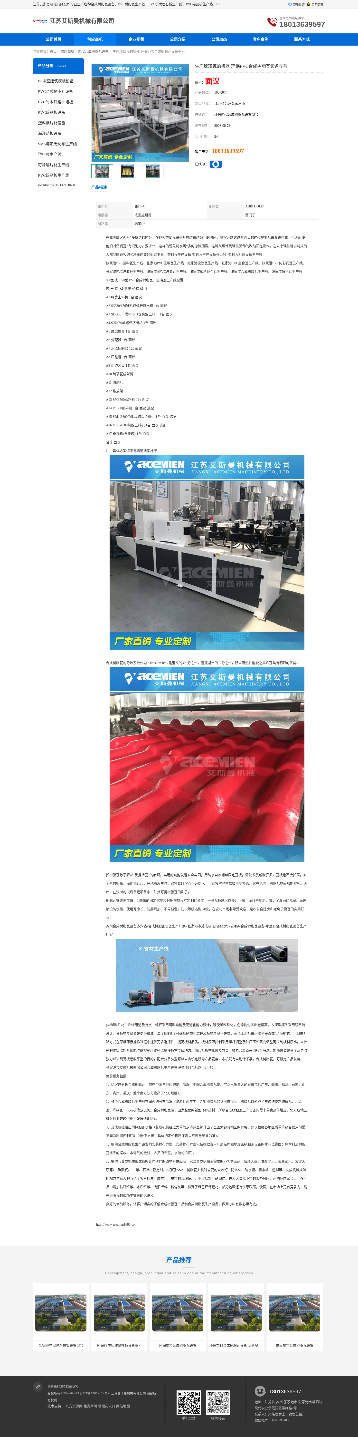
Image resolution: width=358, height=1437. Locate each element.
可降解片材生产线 (53, 165)
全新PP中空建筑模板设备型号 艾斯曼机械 (299, 1345)
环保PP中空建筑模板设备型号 (60, 1345)
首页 (53, 51)
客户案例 (260, 39)
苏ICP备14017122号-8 (95, 1393)
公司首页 (53, 39)
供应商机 (95, 39)
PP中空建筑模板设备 (56, 81)
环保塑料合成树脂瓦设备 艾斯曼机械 (179, 1345)
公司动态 (219, 39)
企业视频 (136, 39)
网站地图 (123, 1406)
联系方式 (302, 39)
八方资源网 (74, 1406)
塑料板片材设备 (51, 123)
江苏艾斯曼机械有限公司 (128, 1393)
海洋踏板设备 (49, 133)
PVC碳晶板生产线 (53, 175)
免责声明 (90, 1406)
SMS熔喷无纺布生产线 (57, 144)
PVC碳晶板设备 (51, 112)
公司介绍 (178, 39)
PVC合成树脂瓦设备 (93, 51)
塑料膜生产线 (49, 154)
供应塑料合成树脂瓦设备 (236, 1345)
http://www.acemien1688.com (116, 1224)
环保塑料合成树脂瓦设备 (119, 1345)
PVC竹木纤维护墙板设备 (59, 102)
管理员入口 (106, 1406)
